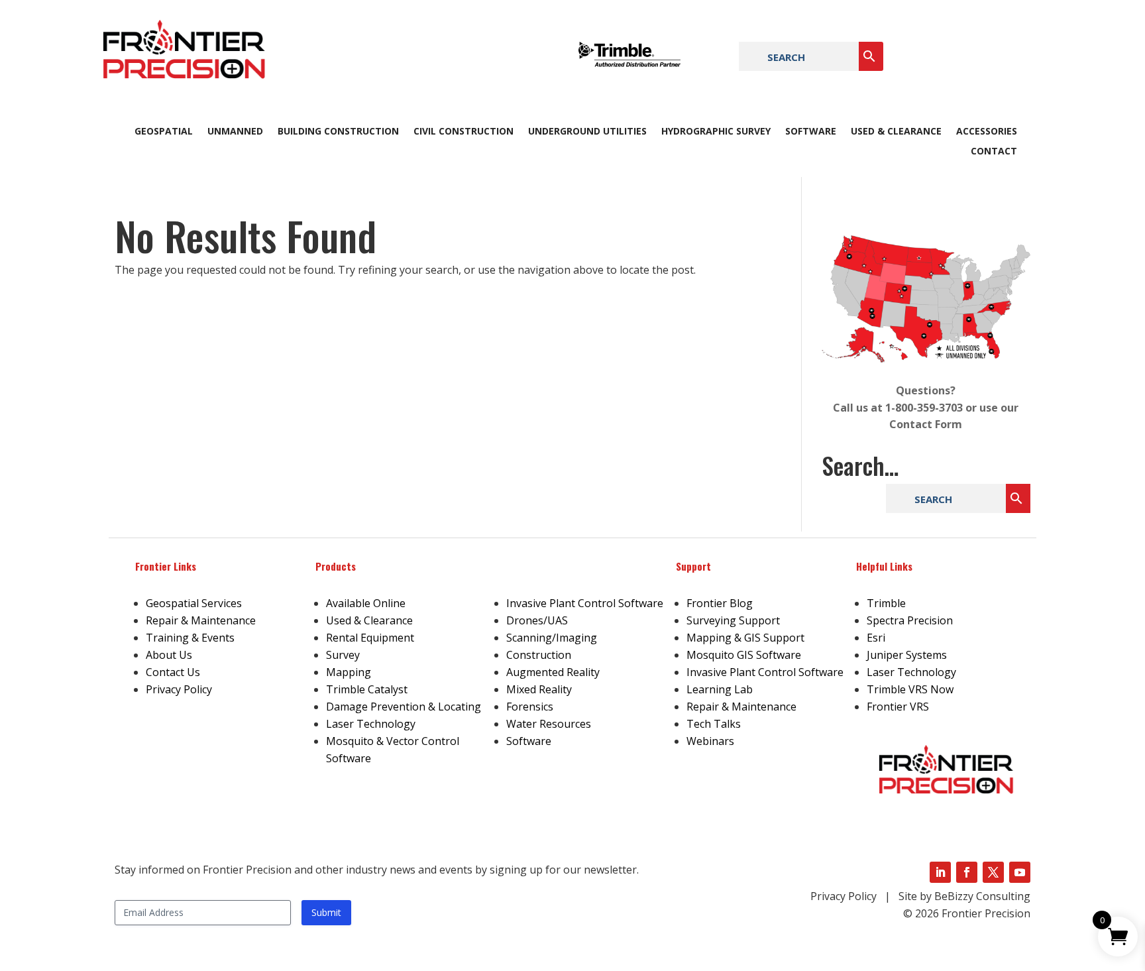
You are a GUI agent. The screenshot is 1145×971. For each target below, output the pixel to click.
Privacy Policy (179, 689)
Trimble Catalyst (367, 689)
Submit (326, 912)
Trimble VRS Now (910, 689)
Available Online (366, 603)
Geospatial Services (194, 603)
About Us (169, 655)
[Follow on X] (993, 872)
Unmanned (235, 132)
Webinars (710, 741)
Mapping (348, 672)
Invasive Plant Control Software (584, 603)
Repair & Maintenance (201, 620)
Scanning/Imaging (551, 637)
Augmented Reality (553, 672)
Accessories (986, 132)
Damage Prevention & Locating (403, 706)
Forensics (529, 706)
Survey (343, 655)
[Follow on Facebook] (966, 872)
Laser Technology (370, 723)
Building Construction (338, 132)
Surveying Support (733, 620)
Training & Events (190, 637)
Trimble (886, 603)
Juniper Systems (907, 655)
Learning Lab (719, 689)
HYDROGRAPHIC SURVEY (716, 132)
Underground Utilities (587, 132)
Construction (538, 655)
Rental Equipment (370, 637)
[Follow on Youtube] (1019, 872)
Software (810, 132)
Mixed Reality (539, 689)
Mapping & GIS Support (745, 637)
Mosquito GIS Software (743, 655)
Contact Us (173, 672)
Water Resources (548, 723)
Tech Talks (713, 723)
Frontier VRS (898, 706)
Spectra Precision (910, 620)
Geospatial (164, 132)
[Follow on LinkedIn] (940, 872)
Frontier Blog (719, 603)
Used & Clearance (896, 132)
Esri (876, 637)
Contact (994, 151)
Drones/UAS (537, 620)
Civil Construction (463, 132)
